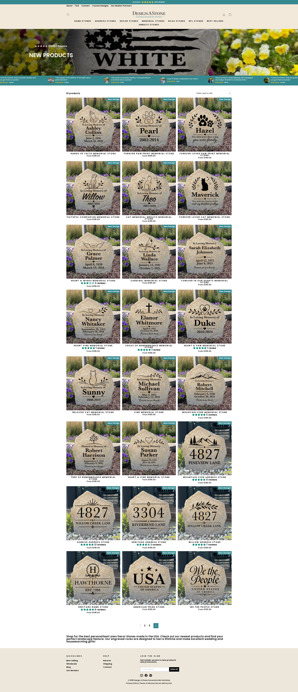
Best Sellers (215, 21)
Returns (107, 660)
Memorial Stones (153, 21)
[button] (88, 283)
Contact (85, 5)
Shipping (107, 664)
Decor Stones (129, 21)
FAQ (77, 5)
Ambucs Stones (149, 24)
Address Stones (105, 21)
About (69, 5)
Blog (68, 667)
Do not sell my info (164, 683)
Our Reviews (72, 670)
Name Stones (82, 21)
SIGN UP (174, 669)
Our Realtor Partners (121, 5)
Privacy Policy (132, 683)
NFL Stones (196, 21)
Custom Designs (100, 5)
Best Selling (72, 660)
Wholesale (71, 664)
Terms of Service (147, 683)
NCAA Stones (176, 21)
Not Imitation (164, 680)
